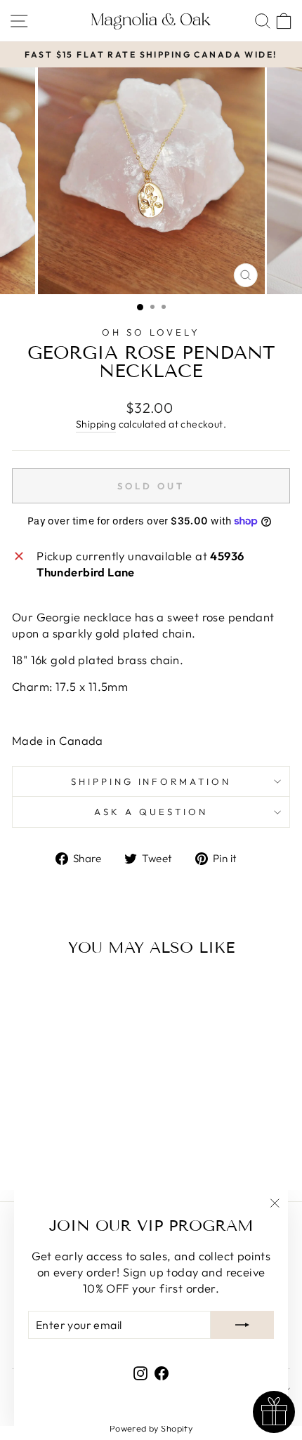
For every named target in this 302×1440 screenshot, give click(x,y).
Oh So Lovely (151, 332)
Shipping (96, 424)
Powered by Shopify (151, 1428)
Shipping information (151, 781)
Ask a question (151, 811)
